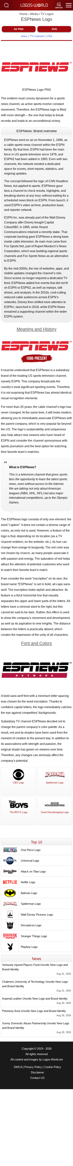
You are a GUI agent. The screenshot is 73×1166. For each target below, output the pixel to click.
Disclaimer (37, 1072)
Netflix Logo (28, 882)
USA (49, 36)
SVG (54, 29)
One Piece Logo (30, 849)
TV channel (37, 36)
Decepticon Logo (31, 925)
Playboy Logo (29, 946)
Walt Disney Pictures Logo (37, 914)
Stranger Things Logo (34, 936)
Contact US (37, 1077)
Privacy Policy (33, 1067)
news (24, 36)
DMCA (18, 1067)
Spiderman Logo (31, 903)
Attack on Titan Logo (33, 871)
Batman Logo (29, 893)
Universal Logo (30, 860)
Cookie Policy (52, 1067)
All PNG (19, 29)
